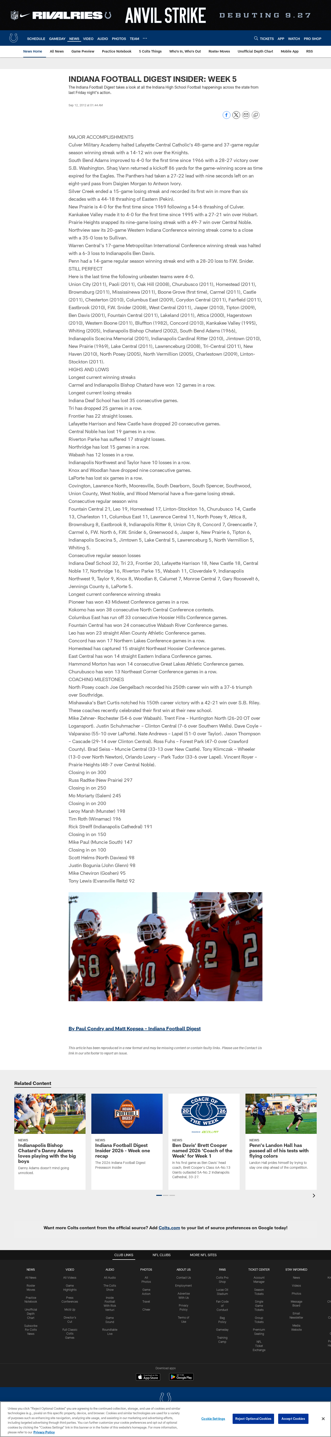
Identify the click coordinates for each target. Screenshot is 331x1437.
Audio (110, 1269)
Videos (296, 1285)
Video (70, 1269)
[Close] (323, 1419)
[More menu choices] (145, 38)
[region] (165, 1419)
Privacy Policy (44, 1432)
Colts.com (169, 1227)
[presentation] (315, 1196)
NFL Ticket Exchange (259, 1346)
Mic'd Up (69, 1309)
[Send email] (246, 117)
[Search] (256, 38)
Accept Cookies (293, 1419)
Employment (183, 1285)
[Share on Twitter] (236, 117)
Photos (146, 1269)
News (31, 1269)
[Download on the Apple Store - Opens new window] (148, 1377)
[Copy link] (256, 115)
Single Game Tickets (259, 1305)
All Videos (69, 1277)
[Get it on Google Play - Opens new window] (181, 1379)
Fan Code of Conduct (222, 1305)
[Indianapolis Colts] (165, 1399)
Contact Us (183, 1277)
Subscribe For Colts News (30, 1330)
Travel (146, 1301)
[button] (159, 1195)
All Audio (110, 1277)
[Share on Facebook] (226, 117)
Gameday (222, 1329)
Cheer (146, 1309)
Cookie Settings (213, 1419)
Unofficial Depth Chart (31, 1313)
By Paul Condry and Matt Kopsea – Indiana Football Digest (135, 1028)
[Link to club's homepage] (13, 38)
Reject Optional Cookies (253, 1419)
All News (30, 1277)
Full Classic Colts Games (70, 1333)
